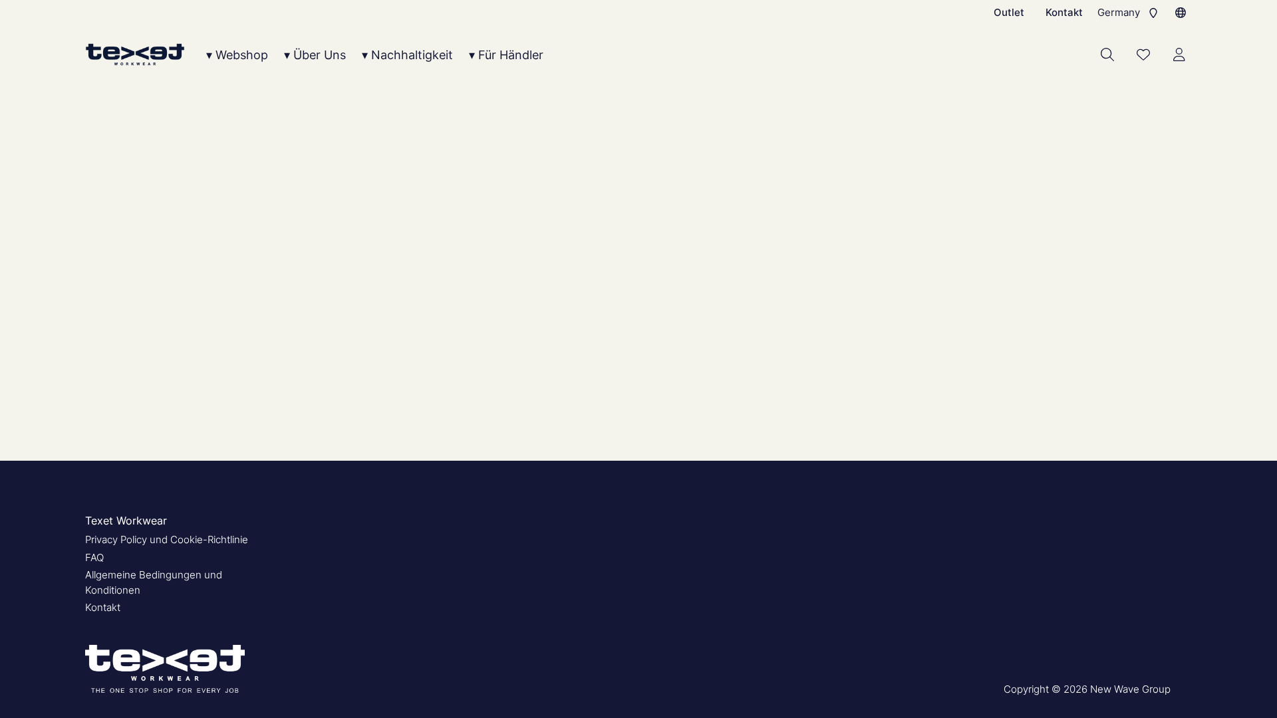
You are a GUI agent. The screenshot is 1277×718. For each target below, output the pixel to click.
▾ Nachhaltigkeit (407, 55)
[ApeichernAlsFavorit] (1143, 54)
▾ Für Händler (506, 55)
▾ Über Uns (315, 55)
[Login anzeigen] (1179, 54)
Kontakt (1064, 12)
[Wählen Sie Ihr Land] (1180, 12)
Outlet (1009, 12)
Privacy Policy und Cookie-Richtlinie (166, 539)
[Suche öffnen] (1107, 54)
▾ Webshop (237, 55)
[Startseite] (135, 55)
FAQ (94, 557)
